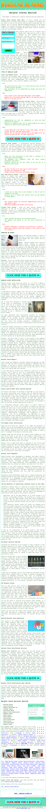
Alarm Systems (40, 761)
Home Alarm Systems (16, 767)
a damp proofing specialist (27, 739)
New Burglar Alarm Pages (9, 798)
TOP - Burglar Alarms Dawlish (10, 786)
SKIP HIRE (24, 743)
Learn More (24, 808)
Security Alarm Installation (29, 764)
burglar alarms (34, 104)
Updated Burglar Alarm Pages (20, 798)
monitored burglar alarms (22, 658)
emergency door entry (30, 736)
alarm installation (34, 355)
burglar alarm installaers (9, 349)
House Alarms (29, 767)
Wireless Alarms (14, 764)
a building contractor (26, 742)
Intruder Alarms (24, 773)
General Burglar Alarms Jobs (13, 781)
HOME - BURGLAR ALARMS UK (23, 793)
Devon (8, 670)
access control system (21, 400)
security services (36, 669)
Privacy (44, 798)
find (5, 686)
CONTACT (36, 9)
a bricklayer (13, 745)
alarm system (28, 459)
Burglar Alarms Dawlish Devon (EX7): (13, 20)
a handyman (17, 733)
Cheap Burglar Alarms (11, 761)
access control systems (25, 734)
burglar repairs (40, 743)
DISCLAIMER (42, 9)
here (2, 698)
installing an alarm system (9, 493)
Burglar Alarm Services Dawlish (14, 701)
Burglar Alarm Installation (27, 761)
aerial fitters (5, 739)
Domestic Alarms (17, 762)
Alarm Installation (34, 768)
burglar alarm (17, 21)
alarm (15, 77)
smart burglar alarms (28, 666)
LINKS (29, 9)
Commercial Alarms (35, 773)
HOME (26, 9)
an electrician (11, 736)
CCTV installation (31, 737)
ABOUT (33, 9)
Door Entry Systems (29, 765)
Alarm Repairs (5, 762)
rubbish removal (22, 740)
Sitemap (2, 798)
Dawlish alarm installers (9, 651)
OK (29, 808)
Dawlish (11, 339)
